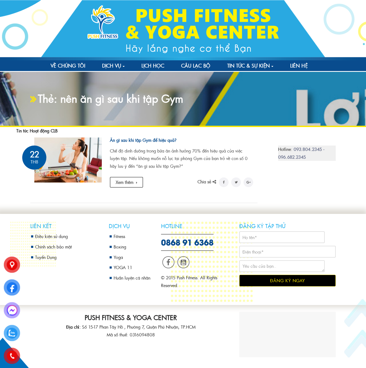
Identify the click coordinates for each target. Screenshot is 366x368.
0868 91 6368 (187, 242)
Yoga (118, 257)
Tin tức (22, 130)
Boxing (120, 247)
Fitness (119, 236)
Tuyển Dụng (46, 257)
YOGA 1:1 (123, 267)
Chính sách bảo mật (53, 247)
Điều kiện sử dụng (51, 236)
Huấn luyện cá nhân (132, 278)
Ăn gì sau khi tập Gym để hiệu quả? (143, 140)
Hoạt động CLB (44, 130)
